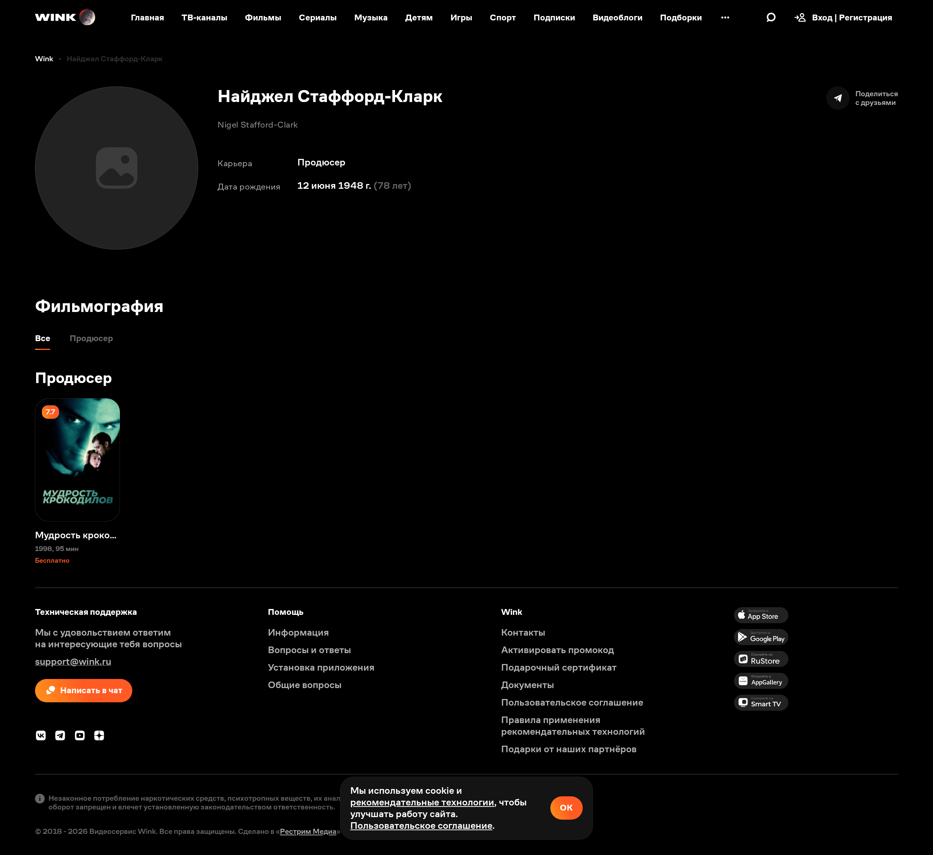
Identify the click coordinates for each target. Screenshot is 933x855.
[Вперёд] (915, 460)
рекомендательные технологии (422, 802)
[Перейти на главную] (65, 17)
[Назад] (17, 460)
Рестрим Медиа (308, 831)
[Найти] (771, 17)
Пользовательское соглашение (421, 825)
